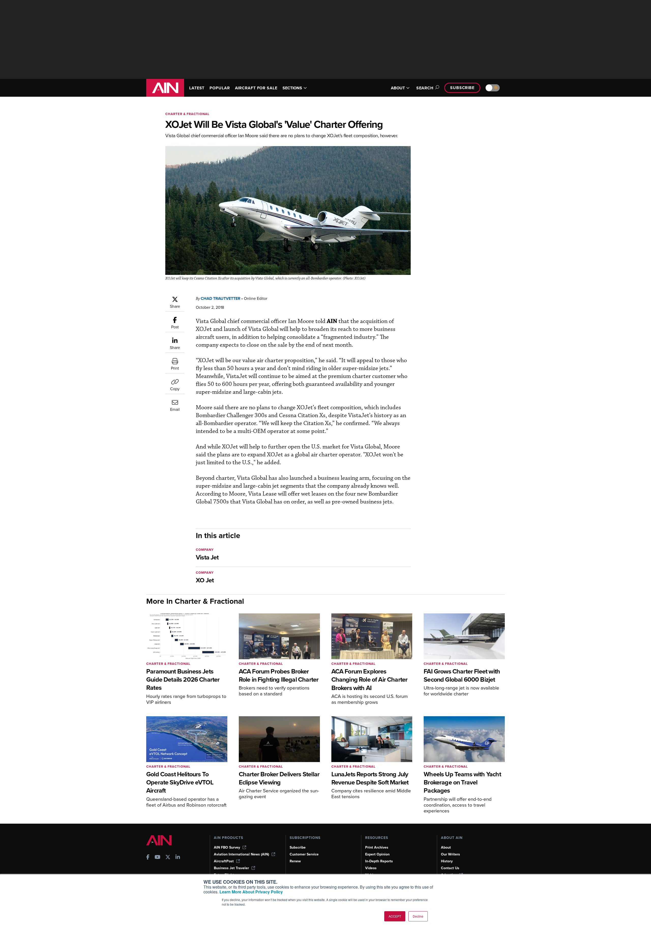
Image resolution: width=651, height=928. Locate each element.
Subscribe (462, 88)
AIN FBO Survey (227, 847)
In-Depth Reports (379, 861)
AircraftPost (224, 861)
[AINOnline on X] (167, 857)
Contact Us (450, 868)
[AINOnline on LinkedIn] (177, 857)
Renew (295, 861)
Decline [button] (418, 916)
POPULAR (220, 88)
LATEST (196, 88)
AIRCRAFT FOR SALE (256, 88)
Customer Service (304, 854)
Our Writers (450, 854)
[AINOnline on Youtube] (157, 857)
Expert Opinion (377, 854)
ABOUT (398, 88)
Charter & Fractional (187, 113)
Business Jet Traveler (231, 868)
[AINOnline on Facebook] (148, 857)
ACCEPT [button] (395, 916)
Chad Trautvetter (220, 298)
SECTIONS (292, 88)
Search (425, 88)
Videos (371, 868)
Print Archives (376, 847)
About (446, 847)
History (447, 861)
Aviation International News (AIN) (241, 854)
